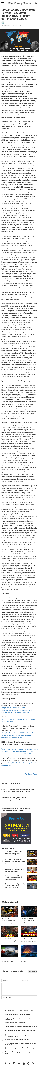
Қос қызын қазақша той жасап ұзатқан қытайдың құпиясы (17, 1035)
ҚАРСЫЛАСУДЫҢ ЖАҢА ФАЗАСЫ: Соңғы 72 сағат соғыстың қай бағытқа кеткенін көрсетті (9, 921)
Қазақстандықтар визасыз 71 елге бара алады (20, 1048)
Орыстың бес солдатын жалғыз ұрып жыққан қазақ (20, 1031)
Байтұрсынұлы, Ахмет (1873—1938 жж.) (17, 1014)
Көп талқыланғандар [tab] (27, 1010)
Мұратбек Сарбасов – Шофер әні (15, 1022)
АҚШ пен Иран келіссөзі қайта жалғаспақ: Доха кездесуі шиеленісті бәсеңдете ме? (18, 790)
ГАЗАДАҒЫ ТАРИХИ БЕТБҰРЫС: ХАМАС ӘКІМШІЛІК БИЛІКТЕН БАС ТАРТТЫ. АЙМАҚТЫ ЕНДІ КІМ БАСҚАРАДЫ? (28, 941)
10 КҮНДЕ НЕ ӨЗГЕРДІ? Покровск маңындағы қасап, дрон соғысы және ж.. (15, 861)
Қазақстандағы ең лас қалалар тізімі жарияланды (21, 1026)
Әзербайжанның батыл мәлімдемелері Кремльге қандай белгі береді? (17, 809)
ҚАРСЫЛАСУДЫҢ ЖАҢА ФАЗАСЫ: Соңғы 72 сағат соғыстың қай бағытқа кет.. (15, 853)
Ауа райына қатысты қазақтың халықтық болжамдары (18, 1018)
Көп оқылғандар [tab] (9, 1010)
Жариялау (7, 998)
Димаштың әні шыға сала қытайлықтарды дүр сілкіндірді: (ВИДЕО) (20, 1044)
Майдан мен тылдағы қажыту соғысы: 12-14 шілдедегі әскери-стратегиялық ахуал (27, 921)
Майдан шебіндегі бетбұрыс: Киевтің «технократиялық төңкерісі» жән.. (15, 877)
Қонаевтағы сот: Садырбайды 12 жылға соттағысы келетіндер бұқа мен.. (15, 885)
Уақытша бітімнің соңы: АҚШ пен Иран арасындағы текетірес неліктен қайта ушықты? (10, 940)
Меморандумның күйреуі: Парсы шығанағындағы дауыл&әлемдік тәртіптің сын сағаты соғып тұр (19, 799)
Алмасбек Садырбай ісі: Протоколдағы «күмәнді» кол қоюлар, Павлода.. (15, 869)
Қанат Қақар (10, 23)
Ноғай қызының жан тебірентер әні (17, 1039)
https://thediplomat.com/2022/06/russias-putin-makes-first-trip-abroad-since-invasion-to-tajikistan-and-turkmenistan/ (18, 735)
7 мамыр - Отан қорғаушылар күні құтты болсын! (18, 1052)
